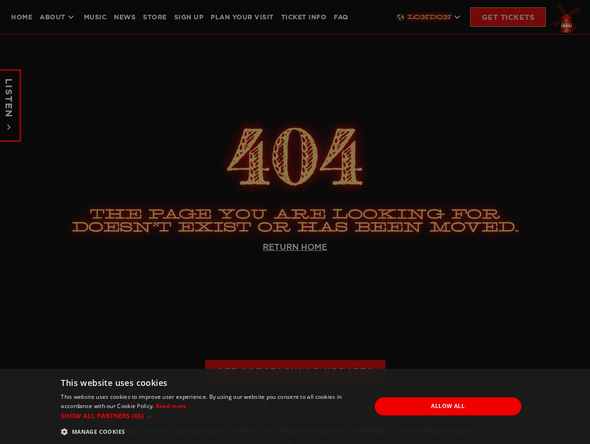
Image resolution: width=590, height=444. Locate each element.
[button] (211, 415)
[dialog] (295, 406)
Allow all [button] (448, 406)
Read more (171, 406)
